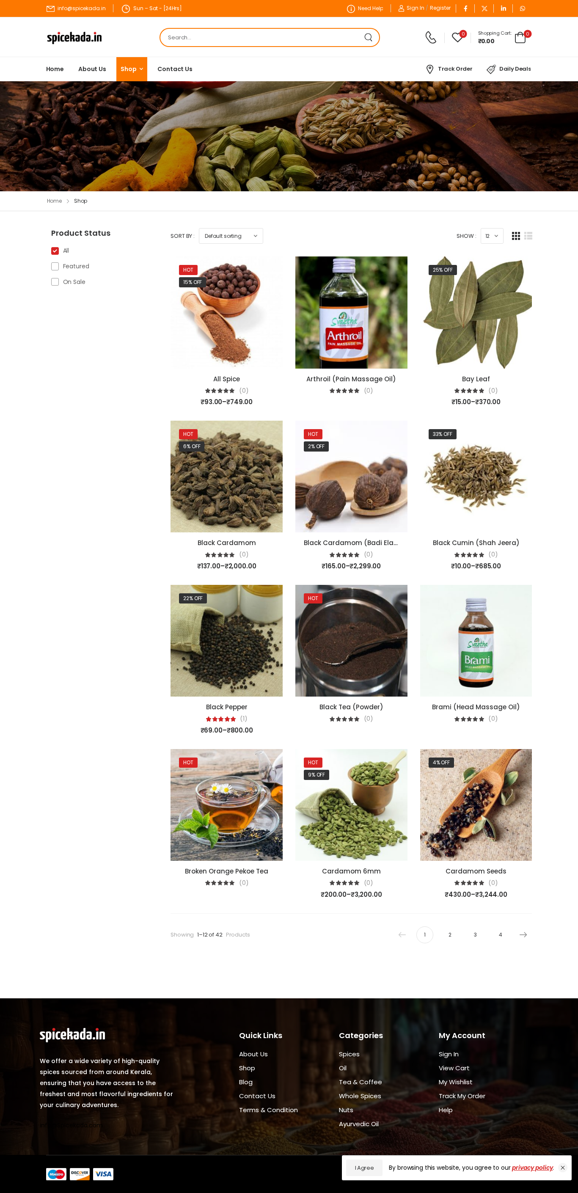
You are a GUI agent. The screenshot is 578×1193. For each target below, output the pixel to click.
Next (523, 934)
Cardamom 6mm (351, 871)
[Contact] (432, 37)
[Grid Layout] (516, 236)
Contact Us (175, 69)
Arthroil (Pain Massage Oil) (351, 379)
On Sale (74, 282)
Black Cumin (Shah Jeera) (476, 542)
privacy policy (532, 1167)
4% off (441, 762)
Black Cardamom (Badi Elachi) (355, 542)
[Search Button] (370, 37)
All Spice (226, 379)
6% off (191, 446)
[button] (562, 1167)
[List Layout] (528, 236)
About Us (92, 69)
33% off (442, 434)
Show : (466, 236)
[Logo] (74, 37)
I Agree (364, 1168)
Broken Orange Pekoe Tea (226, 871)
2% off (316, 446)
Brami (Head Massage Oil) (476, 707)
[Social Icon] (465, 8)
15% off (192, 282)
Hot (188, 269)
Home (55, 69)
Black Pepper (227, 707)
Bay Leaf (476, 379)
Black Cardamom (227, 542)
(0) (244, 391)
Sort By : (183, 236)
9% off (316, 774)
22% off (193, 598)
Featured (76, 266)
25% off (443, 269)
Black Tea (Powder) (351, 707)
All (66, 250)
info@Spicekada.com (71, 1125)
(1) (244, 719)
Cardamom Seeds (476, 871)
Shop (128, 69)
